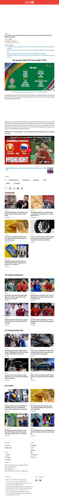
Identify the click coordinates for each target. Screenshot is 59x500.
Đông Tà (10, 39)
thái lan (8, 183)
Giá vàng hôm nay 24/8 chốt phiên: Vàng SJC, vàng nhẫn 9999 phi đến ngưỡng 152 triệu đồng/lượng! (16, 238)
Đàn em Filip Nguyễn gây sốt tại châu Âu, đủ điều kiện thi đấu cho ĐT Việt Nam (26, 53)
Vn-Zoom (33, 457)
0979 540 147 (13, 467)
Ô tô (31, 373)
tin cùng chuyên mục (14, 275)
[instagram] (13, 188)
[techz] (29, 2)
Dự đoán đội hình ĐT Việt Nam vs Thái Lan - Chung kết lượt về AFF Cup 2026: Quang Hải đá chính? (42, 321)
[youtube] (17, 188)
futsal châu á (25, 180)
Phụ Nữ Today (8, 448)
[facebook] (10, 188)
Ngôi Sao (33, 450)
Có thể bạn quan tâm (14, 330)
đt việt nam (17, 183)
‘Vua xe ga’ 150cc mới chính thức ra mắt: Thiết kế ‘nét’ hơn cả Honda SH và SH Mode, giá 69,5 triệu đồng (16, 376)
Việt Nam (6, 33)
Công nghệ (33, 445)
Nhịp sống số (7, 259)
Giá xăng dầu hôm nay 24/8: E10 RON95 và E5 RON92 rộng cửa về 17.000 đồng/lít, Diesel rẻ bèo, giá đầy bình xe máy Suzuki (16, 407)
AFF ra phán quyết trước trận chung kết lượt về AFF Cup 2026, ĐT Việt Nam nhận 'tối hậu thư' (42, 432)
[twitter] (6, 188)
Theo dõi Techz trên (10, 42)
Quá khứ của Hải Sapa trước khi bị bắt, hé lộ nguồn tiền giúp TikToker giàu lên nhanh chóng (16, 214)
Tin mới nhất (10, 193)
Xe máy (32, 234)
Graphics (8, 459)
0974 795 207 (17, 471)
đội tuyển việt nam (14, 180)
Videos (8, 455)
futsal (44, 180)
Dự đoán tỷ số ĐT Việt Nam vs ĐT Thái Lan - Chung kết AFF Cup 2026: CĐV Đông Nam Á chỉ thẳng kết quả (42, 297)
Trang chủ (7, 445)
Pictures (8, 457)
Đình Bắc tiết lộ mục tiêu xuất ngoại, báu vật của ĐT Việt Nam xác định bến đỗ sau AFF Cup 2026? (16, 321)
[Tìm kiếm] (49, 2)
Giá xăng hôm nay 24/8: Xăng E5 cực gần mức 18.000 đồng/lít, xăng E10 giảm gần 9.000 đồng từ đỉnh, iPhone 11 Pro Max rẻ (16, 432)
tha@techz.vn (24, 471)
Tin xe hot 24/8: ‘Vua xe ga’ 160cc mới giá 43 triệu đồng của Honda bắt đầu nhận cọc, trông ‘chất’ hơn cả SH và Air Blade (42, 238)
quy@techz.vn (11, 469)
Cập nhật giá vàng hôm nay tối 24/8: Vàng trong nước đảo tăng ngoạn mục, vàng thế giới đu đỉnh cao (42, 214)
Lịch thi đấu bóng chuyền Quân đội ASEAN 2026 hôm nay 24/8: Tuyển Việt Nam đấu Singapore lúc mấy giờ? (16, 297)
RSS (32, 452)
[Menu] (53, 2)
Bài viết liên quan (9, 45)
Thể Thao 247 (34, 455)
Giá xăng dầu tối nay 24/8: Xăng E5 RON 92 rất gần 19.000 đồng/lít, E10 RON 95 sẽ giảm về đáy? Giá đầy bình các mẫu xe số (16, 352)
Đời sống (6, 210)
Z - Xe (32, 448)
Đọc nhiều (9, 386)
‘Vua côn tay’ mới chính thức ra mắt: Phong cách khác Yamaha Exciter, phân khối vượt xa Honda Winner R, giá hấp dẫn (42, 352)
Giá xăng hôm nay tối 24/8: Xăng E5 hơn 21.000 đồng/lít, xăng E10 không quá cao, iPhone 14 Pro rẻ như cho (16, 263)
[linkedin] (21, 188)
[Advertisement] (29, 111)
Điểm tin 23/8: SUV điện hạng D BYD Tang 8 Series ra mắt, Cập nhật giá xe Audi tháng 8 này (42, 376)
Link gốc (7, 176)
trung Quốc (36, 180)
